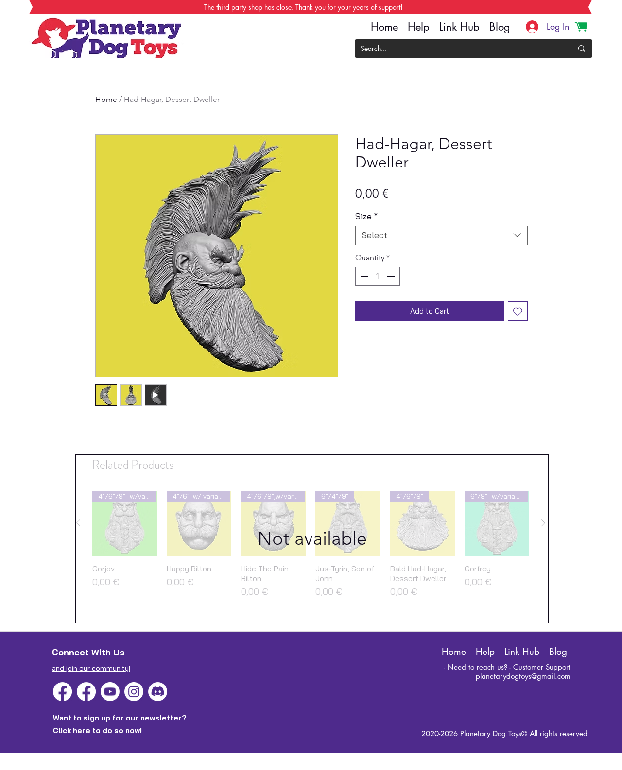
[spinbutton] (377, 276)
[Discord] (157, 691)
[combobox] (441, 235)
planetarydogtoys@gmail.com (523, 676)
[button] (312, 538)
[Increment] (391, 276)
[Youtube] (110, 691)
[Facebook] (62, 691)
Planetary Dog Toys (490, 733)
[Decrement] (363, 276)
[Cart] (581, 26)
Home (106, 99)
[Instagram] (133, 691)
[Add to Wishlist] (518, 311)
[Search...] (581, 48)
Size (366, 216)
